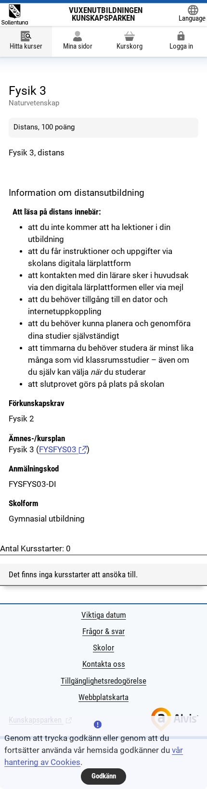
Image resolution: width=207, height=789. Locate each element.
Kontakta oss (103, 664)
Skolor (103, 647)
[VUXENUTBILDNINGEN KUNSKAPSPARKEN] (14, 14)
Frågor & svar (103, 631)
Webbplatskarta (103, 697)
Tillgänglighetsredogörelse (103, 681)
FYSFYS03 (58, 449)
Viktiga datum (103, 615)
